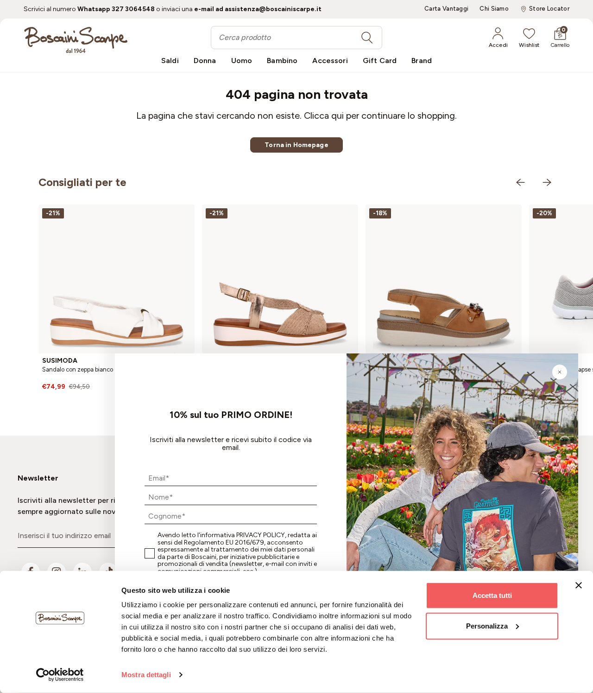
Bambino (282, 60)
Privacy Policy (260, 535)
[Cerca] (367, 37)
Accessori (329, 60)
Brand (421, 60)
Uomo (241, 60)
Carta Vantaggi (446, 9)
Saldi (170, 60)
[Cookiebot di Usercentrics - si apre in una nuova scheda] (60, 675)
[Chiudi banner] (578, 585)
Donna (205, 60)
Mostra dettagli (146, 675)
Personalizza (487, 625)
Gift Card (380, 60)
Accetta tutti (492, 595)
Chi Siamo (494, 9)
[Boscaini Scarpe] (76, 40)
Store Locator (549, 9)
